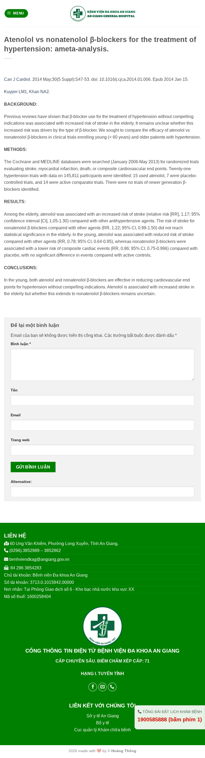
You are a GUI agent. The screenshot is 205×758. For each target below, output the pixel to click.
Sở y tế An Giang (102, 716)
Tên (14, 390)
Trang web (20, 440)
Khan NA (37, 91)
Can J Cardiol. (17, 79)
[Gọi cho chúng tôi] (112, 687)
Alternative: (21, 481)
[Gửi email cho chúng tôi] (102, 687)
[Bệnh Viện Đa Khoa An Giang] (102, 13)
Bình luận (21, 344)
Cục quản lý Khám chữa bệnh (102, 729)
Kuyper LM (14, 91)
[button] (16, 13)
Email (16, 415)
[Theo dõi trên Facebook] (92, 687)
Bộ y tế (102, 723)
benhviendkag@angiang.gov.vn (39, 559)
